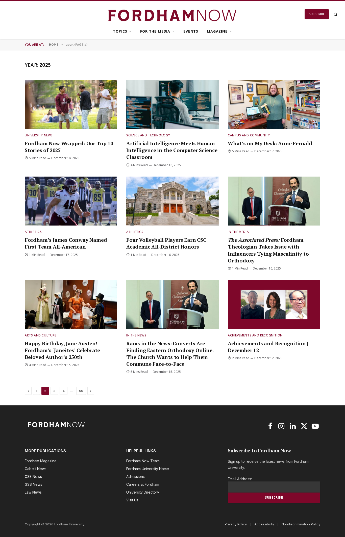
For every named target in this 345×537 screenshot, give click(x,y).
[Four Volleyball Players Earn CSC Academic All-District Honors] (172, 201)
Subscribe (317, 14)
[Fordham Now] (172, 14)
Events (190, 31)
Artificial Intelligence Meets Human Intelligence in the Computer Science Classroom (171, 150)
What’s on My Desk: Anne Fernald (270, 143)
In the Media (238, 232)
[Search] (335, 14)
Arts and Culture (40, 335)
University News (39, 135)
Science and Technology (148, 135)
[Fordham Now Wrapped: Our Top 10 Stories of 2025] (71, 104)
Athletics (33, 232)
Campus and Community (249, 135)
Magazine (217, 31)
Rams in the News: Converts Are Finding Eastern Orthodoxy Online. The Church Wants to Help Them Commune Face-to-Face (169, 354)
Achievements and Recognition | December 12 (268, 347)
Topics (120, 31)
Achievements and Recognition (255, 335)
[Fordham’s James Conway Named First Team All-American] (71, 201)
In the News (136, 335)
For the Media (155, 31)
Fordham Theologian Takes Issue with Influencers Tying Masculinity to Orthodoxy (268, 250)
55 (81, 391)
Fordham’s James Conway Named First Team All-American (66, 243)
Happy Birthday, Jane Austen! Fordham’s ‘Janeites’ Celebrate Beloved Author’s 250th (62, 350)
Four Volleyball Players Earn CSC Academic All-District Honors (166, 243)
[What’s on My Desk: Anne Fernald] (274, 104)
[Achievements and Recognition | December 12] (274, 304)
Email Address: (240, 479)
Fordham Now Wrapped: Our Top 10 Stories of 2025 (69, 147)
